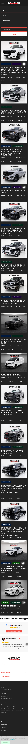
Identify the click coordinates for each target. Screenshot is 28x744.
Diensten (3, 727)
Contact (3, 733)
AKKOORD (5, 742)
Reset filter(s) (23, 37)
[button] (1, 644)
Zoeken (14, 34)
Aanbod (3, 721)
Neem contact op (6, 676)
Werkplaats (4, 724)
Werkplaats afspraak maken (9, 664)
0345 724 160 (4, 696)
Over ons (3, 730)
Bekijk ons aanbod (6, 672)
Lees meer (12, 739)
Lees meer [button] (4, 649)
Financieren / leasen (6, 668)
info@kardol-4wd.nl (6, 698)
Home (2, 719)
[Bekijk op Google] (3, 639)
